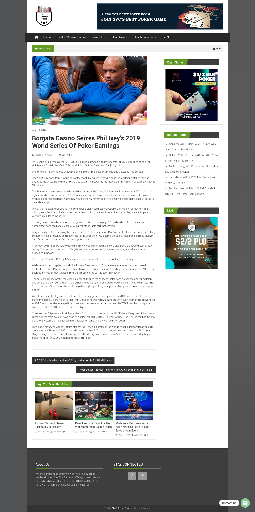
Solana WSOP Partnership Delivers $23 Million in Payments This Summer (96, 48)
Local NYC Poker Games (71, 37)
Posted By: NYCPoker (44, 155)
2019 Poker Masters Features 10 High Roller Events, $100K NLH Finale (74, 360)
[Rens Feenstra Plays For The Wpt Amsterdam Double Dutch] (94, 405)
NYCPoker (57, 431)
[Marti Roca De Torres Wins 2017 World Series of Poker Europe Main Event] (134, 405)
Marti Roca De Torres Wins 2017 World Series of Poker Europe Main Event (133, 427)
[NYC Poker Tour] (36, 37)
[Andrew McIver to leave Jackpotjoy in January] (54, 405)
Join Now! (167, 37)
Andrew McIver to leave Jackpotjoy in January (49, 425)
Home (47, 37)
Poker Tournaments (144, 37)
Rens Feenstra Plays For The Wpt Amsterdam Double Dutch (93, 425)
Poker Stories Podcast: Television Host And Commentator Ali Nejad (115, 369)
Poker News (38, 120)
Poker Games (118, 37)
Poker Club (98, 37)
